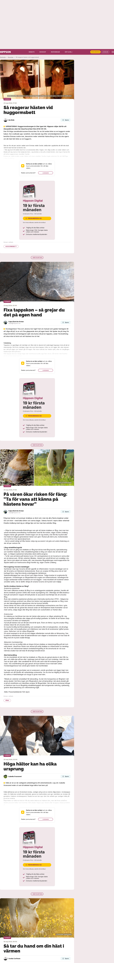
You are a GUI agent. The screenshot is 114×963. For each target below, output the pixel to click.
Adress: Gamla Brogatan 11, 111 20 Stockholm (16, 952)
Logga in (105, 52)
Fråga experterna (70, 935)
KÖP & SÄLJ (68, 52)
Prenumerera (95, 52)
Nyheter (5, 925)
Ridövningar (68, 925)
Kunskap (10, 57)
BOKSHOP (43, 52)
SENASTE (32, 52)
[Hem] (5, 52)
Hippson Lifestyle (38, 928)
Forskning (5, 931)
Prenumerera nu (35, 209)
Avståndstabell (69, 931)
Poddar (34, 931)
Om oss (98, 928)
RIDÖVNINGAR (55, 52)
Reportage (6, 928)
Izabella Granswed (14, 120)
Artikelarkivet (7, 935)
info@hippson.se (7, 949)
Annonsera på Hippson (104, 935)
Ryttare (34, 935)
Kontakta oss (100, 931)
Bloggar (34, 925)
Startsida (3, 57)
